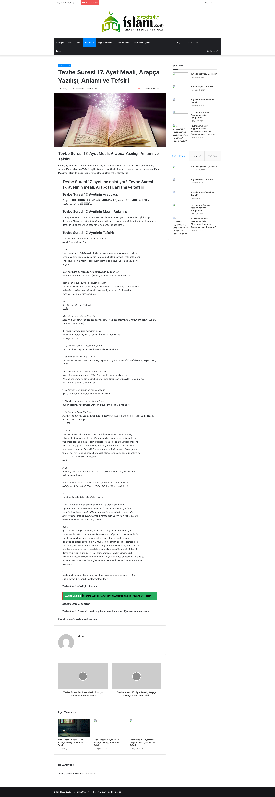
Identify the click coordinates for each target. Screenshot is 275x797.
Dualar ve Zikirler (123, 42)
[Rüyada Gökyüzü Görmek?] (180, 77)
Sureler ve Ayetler (142, 42)
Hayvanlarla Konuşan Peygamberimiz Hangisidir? (201, 115)
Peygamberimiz (105, 42)
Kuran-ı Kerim (64, 66)
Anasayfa (60, 42)
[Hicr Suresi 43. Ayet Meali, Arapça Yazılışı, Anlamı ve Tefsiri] (109, 728)
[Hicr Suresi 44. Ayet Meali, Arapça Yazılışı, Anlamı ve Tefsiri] (145, 728)
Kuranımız (89, 42)
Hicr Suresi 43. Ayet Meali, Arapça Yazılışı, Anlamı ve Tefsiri (106, 742)
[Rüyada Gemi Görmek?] (180, 90)
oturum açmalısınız (86, 773)
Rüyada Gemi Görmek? (202, 86)
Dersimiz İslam (99, 792)
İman (79, 42)
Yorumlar (212, 156)
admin (81, 636)
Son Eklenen (178, 156)
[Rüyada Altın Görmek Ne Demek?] (180, 103)
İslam (70, 42)
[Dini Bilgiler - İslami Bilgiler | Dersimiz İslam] (137, 21)
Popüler (197, 156)
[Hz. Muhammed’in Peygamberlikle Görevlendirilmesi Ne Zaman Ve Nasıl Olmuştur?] (180, 133)
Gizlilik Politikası (114, 792)
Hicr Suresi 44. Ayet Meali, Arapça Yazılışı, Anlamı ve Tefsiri (142, 742)
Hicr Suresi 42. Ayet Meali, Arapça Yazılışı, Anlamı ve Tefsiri (71, 742)
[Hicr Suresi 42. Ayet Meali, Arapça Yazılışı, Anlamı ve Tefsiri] (74, 728)
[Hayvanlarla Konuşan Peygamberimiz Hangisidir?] (180, 116)
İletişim (59, 51)
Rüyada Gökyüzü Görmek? (204, 74)
